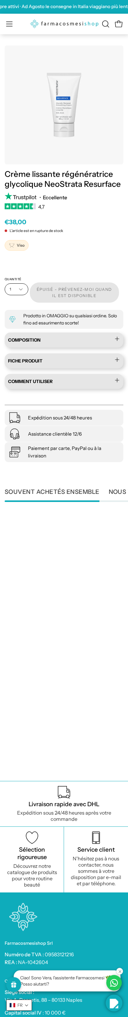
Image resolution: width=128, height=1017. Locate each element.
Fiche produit (25, 361)
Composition (24, 340)
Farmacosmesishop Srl (29, 943)
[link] (64, 208)
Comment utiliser (30, 381)
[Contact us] (114, 983)
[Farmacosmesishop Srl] (64, 24)
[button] (105, 24)
